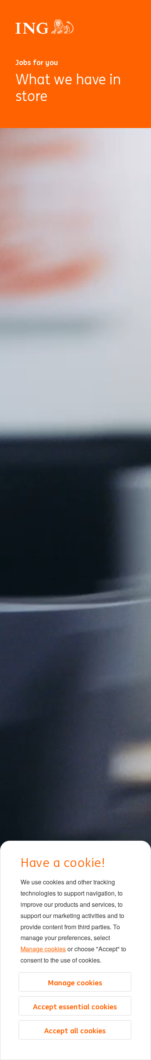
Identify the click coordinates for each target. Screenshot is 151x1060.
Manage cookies (43, 948)
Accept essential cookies (75, 1006)
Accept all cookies (75, 1030)
